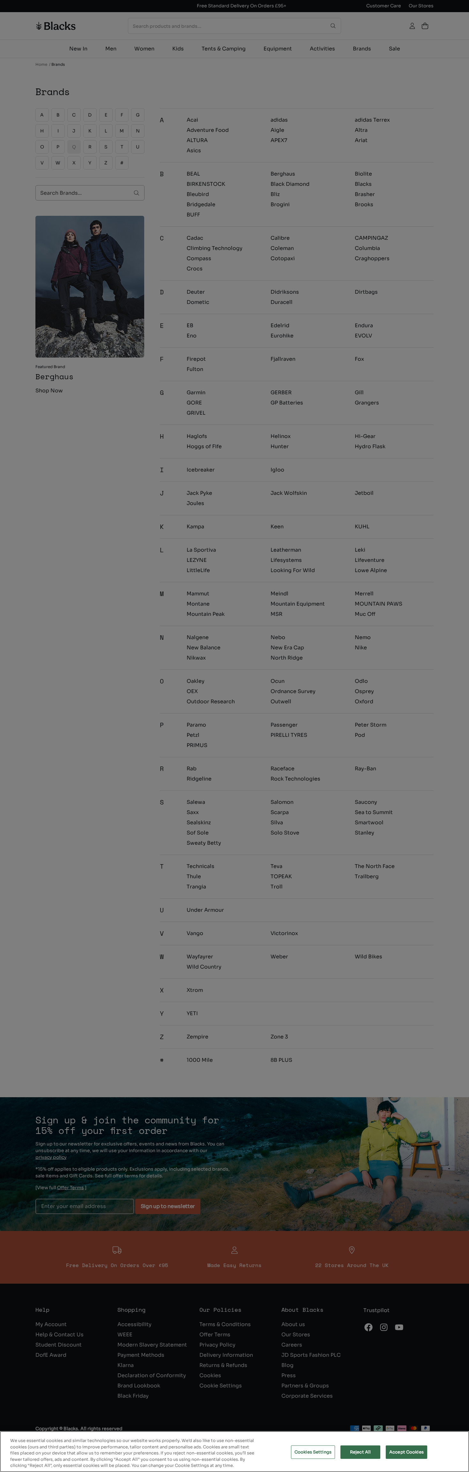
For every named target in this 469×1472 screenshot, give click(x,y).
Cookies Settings (312, 1452)
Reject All (360, 1452)
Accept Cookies (406, 1452)
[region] (234, 1451)
